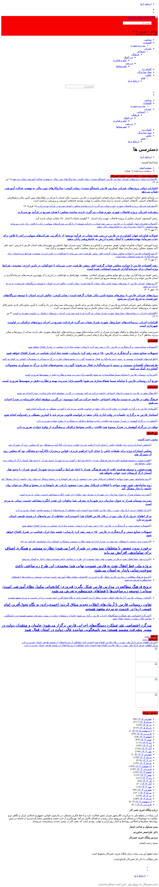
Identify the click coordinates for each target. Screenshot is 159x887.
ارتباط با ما (146, 4)
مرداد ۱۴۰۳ (146, 792)
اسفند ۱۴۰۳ (145, 772)
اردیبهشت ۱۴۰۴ (143, 766)
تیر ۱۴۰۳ (147, 795)
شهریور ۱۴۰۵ (145, 719)
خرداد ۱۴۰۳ (146, 798)
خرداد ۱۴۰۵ (146, 728)
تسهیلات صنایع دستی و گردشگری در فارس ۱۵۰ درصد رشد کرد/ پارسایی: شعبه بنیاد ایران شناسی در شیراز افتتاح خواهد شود (82, 353)
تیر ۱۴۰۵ (147, 725)
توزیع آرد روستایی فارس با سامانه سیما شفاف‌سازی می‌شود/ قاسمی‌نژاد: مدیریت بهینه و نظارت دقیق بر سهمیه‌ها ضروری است (80, 380)
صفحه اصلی (145, 168)
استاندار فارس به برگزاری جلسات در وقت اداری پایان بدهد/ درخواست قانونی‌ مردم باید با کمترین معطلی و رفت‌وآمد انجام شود (81, 414)
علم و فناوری (120, 60)
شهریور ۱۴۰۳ (145, 789)
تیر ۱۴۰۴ (147, 760)
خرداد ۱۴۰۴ (146, 763)
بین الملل (128, 57)
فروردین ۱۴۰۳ (144, 804)
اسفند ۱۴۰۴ (145, 736)
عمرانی (148, 48)
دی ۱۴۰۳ (147, 778)
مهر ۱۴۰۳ (146, 786)
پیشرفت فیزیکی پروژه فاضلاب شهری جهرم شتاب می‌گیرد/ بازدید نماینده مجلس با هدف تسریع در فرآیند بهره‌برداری (88, 212)
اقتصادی (147, 42)
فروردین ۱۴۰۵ (144, 733)
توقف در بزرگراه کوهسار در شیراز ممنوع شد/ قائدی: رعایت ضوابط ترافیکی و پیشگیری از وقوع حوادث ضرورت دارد (87, 427)
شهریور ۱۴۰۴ (145, 754)
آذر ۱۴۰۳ (147, 781)
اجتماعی (141, 51)
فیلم (143, 78)
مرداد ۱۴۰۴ (146, 757)
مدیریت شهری (137, 45)
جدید (147, 439)
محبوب (154, 439)
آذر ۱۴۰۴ (147, 745)
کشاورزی (147, 69)
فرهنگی (135, 54)
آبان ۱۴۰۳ (146, 784)
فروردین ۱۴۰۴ (144, 769)
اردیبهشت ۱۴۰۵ (143, 730)
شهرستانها (121, 66)
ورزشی (129, 63)
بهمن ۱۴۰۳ (146, 775)
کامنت (141, 439)
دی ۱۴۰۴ (147, 742)
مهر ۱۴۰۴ (146, 751)
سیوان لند (133, 884)
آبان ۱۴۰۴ (146, 748)
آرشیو (148, 636)
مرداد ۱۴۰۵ (146, 722)
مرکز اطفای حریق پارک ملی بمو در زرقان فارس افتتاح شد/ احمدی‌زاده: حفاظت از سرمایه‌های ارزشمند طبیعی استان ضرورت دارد (91, 645)
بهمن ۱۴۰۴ (146, 739)
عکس (148, 75)
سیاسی (148, 39)
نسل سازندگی (144, 72)
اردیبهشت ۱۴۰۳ (143, 801)
